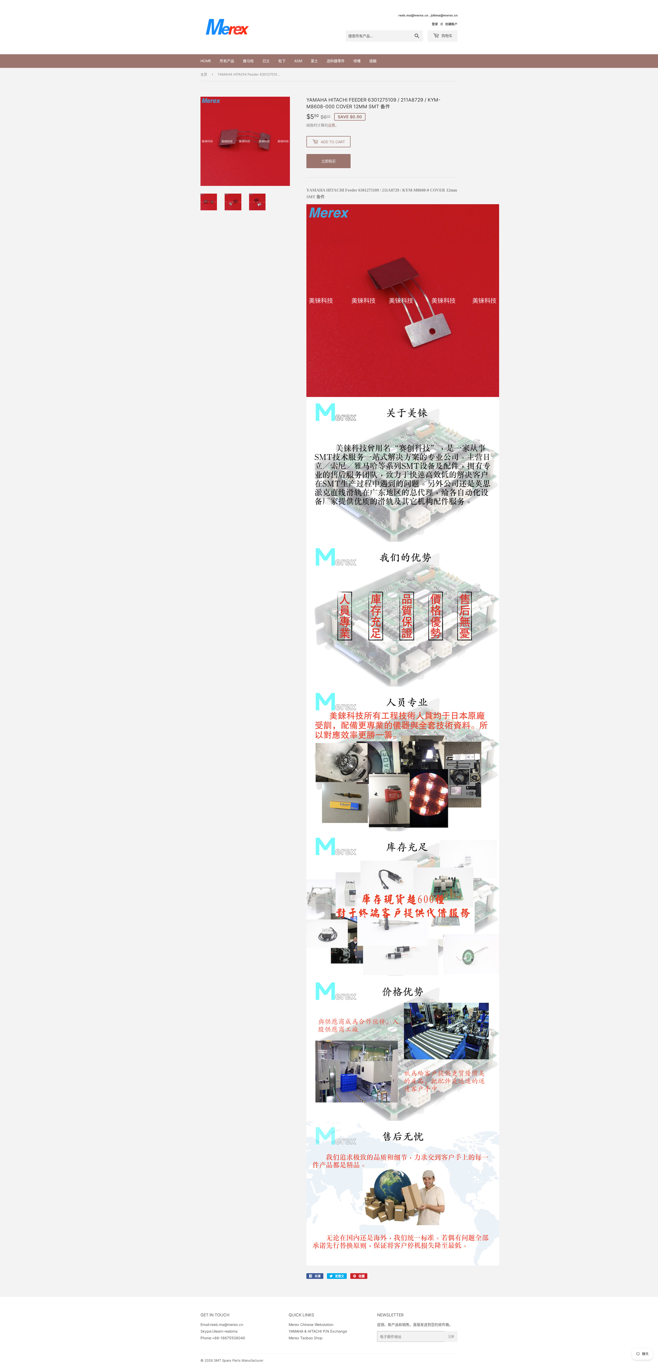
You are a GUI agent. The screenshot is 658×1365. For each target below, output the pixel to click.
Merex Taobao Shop (306, 1338)
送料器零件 (336, 61)
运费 (331, 125)
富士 (314, 61)
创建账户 (451, 24)
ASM (298, 61)
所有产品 (227, 61)
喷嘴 (357, 61)
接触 (373, 61)
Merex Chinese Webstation (311, 1324)
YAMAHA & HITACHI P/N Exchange (318, 1331)
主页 (203, 74)
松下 (282, 61)
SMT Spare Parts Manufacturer (238, 1360)
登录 (435, 24)
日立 (266, 61)
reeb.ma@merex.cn (226, 1324)
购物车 (446, 35)
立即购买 (328, 161)
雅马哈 (248, 61)
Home (205, 61)
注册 (451, 1337)
